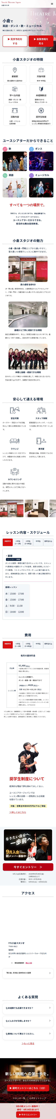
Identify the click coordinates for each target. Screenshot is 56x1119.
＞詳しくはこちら (17, 812)
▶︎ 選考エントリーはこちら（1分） (28, 1088)
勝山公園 (29, 963)
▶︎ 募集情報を (41, 41)
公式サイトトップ (37, 1098)
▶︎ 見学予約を (15, 41)
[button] (52, 4)
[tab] (8, 542)
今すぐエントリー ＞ (28, 867)
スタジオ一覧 (19, 1098)
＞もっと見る (28, 1043)
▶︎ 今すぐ (28, 1114)
